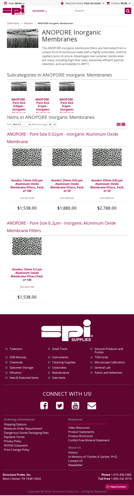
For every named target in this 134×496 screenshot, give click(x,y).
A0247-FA (109, 198)
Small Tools (59, 349)
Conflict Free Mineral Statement (89, 440)
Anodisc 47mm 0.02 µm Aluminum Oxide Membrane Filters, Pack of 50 (107, 185)
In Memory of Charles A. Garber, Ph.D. (93, 457)
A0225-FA (69, 198)
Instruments (60, 357)
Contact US (75, 461)
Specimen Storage (21, 367)
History (73, 452)
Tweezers (16, 349)
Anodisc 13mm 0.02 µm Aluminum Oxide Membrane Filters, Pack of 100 (27, 185)
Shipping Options (15, 424)
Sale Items (59, 377)
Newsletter (75, 465)
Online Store (13, 23)
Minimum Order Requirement (23, 428)
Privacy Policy (12, 441)
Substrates (59, 367)
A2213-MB (29, 287)
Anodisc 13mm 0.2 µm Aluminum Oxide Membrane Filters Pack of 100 (27, 274)
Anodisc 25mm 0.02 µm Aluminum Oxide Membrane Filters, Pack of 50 (67, 185)
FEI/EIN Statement (16, 445)
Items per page (39, 124)
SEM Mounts (18, 357)
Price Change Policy (16, 450)
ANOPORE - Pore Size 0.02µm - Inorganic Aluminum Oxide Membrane (19, 109)
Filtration (28, 23)
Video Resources (79, 428)
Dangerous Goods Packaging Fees (26, 433)
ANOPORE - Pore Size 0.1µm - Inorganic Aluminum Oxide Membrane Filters (43, 111)
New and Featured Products (87, 424)
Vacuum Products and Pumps (109, 350)
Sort (9, 124)
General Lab (102, 367)
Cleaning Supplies (64, 362)
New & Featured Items (24, 377)
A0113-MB (29, 198)
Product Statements (81, 432)
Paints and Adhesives (108, 372)
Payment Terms (14, 437)
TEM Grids (101, 357)
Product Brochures (80, 436)
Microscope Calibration (110, 362)
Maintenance (60, 372)
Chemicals (16, 362)
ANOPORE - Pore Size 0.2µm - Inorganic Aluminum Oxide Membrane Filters (67, 111)
